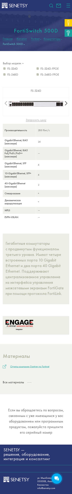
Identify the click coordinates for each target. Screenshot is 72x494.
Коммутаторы (52, 38)
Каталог (22, 38)
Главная (8, 38)
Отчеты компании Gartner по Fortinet (29, 366)
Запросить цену (36, 119)
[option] (36, 154)
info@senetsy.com (58, 6)
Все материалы (13, 382)
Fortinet (35, 38)
